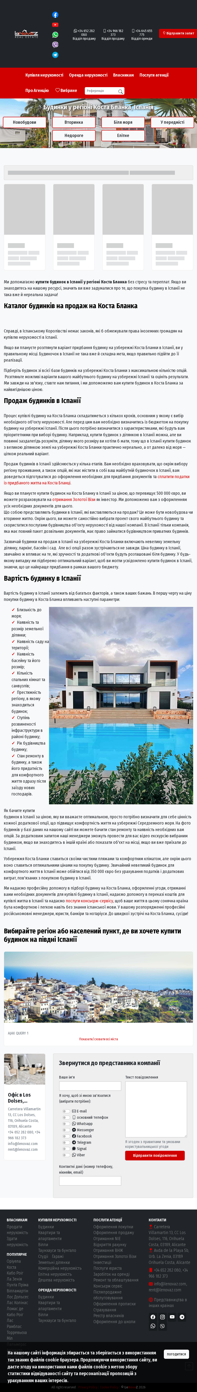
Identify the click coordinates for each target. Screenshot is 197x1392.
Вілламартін (17, 1291)
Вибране (68, 90)
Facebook (84, 1136)
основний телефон (92, 1117)
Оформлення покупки (113, 1226)
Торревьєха (17, 1332)
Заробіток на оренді (111, 1274)
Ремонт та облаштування (116, 1280)
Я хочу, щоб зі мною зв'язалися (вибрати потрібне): (85, 1098)
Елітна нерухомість (55, 1274)
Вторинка (74, 122)
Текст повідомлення (141, 1077)
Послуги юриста (107, 1268)
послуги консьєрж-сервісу (89, 901)
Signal (81, 1148)
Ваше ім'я (67, 1077)
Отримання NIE (107, 1238)
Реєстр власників (108, 1315)
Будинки (46, 1226)
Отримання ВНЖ (108, 1250)
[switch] (66, 1111)
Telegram (83, 1142)
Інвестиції (102, 1262)
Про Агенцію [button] (37, 90)
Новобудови (24, 122)
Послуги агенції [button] (154, 75)
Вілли (43, 1244)
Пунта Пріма (18, 1285)
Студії (43, 1256)
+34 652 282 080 (167, 1270)
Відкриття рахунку (109, 1244)
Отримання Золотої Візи (114, 1256)
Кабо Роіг (15, 1273)
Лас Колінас (17, 1302)
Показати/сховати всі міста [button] (98, 1039)
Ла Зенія (14, 1279)
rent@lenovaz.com (165, 1290)
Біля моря (123, 122)
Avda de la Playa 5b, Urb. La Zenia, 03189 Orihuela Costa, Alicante (169, 1256)
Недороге (74, 135)
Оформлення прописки (114, 1304)
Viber (80, 1155)
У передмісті (172, 122)
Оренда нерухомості (88, 75)
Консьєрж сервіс (107, 1286)
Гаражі (57, 1256)
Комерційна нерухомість (60, 1268)
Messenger (85, 1130)
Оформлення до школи (114, 1321)
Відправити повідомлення (155, 1155)
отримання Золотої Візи (73, 499)
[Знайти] (120, 92)
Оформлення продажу (113, 1232)
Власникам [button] (123, 75)
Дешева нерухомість (56, 1280)
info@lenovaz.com (169, 1284)
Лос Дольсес (18, 1297)
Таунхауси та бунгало (57, 1250)
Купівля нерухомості (44, 75)
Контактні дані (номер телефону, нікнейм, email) (86, 1169)
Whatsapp (84, 1123)
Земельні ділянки (54, 1262)
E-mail (81, 1111)
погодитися (176, 1354)
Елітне (123, 135)
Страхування (104, 1310)
